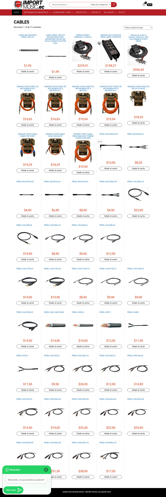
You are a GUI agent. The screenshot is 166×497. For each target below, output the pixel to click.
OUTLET (121, 12)
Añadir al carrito (27, 71)
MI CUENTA (109, 12)
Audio (16, 12)
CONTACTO (95, 12)
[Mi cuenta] (139, 4)
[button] (46, 470)
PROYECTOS (81, 12)
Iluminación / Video (62, 12)
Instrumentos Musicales (36, 12)
